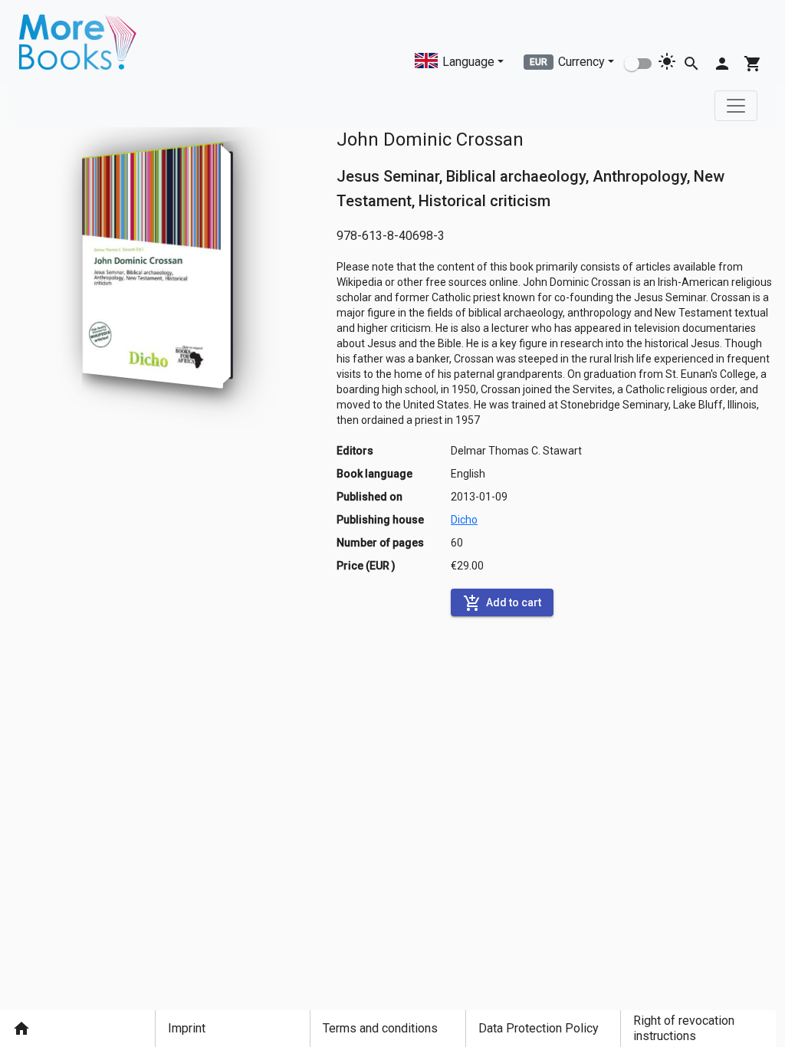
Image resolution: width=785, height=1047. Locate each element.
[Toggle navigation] (735, 105)
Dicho (464, 520)
